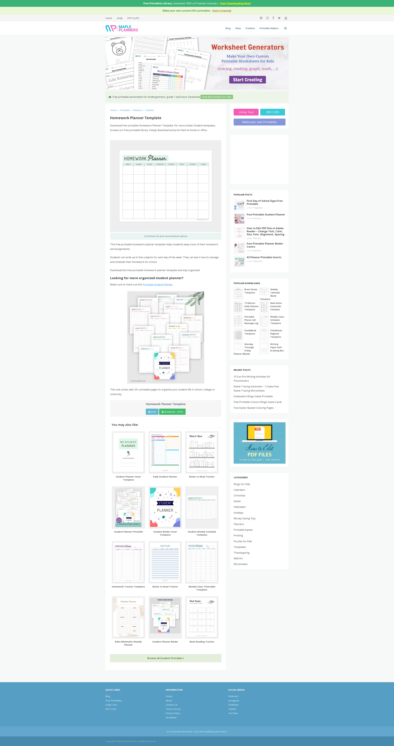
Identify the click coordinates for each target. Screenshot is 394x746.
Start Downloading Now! (235, 3)
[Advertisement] (260, 159)
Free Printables (113, 700)
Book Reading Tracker (202, 641)
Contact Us (171, 704)
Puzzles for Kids (243, 541)
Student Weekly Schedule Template (202, 533)
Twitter (232, 708)
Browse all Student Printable (165, 658)
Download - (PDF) (173, 411)
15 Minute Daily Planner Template (251, 306)
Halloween (240, 507)
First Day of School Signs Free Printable (265, 202)
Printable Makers (269, 28)
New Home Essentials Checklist (276, 306)
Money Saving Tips (245, 518)
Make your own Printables (259, 122)
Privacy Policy (173, 713)
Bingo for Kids (242, 484)
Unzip (120, 18)
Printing (238, 535)
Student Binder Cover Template (165, 533)
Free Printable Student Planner (266, 214)
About (169, 700)
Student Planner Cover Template (128, 478)
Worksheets (241, 564)
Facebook (233, 704)
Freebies (250, 28)
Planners (257, 218)
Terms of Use (173, 708)
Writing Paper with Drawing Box (277, 347)
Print (153, 411)
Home (108, 18)
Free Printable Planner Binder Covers (265, 245)
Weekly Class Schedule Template (277, 320)
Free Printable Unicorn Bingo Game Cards (258, 402)
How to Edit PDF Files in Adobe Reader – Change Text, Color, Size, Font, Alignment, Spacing (265, 231)
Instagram (233, 700)
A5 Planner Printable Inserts (264, 257)
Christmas (239, 495)
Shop (238, 28)
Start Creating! (221, 10)
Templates (258, 207)
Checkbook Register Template (276, 333)
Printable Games (243, 529)
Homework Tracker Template (128, 586)
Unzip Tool (246, 112)
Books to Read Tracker (202, 476)
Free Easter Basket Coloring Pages (254, 408)
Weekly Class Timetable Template (202, 588)
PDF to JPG (133, 18)
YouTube (233, 713)
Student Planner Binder (165, 641)
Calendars (258, 261)
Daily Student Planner (165, 476)
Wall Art (238, 558)
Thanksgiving (241, 552)
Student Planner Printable (128, 531)
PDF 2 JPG (272, 112)
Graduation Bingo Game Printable (253, 396)
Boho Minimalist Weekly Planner (128, 643)
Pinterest (233, 696)
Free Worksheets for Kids (216, 97)
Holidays (238, 512)
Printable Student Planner (158, 284)
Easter (237, 501)
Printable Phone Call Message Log (251, 320)
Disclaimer (171, 717)
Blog (228, 28)
